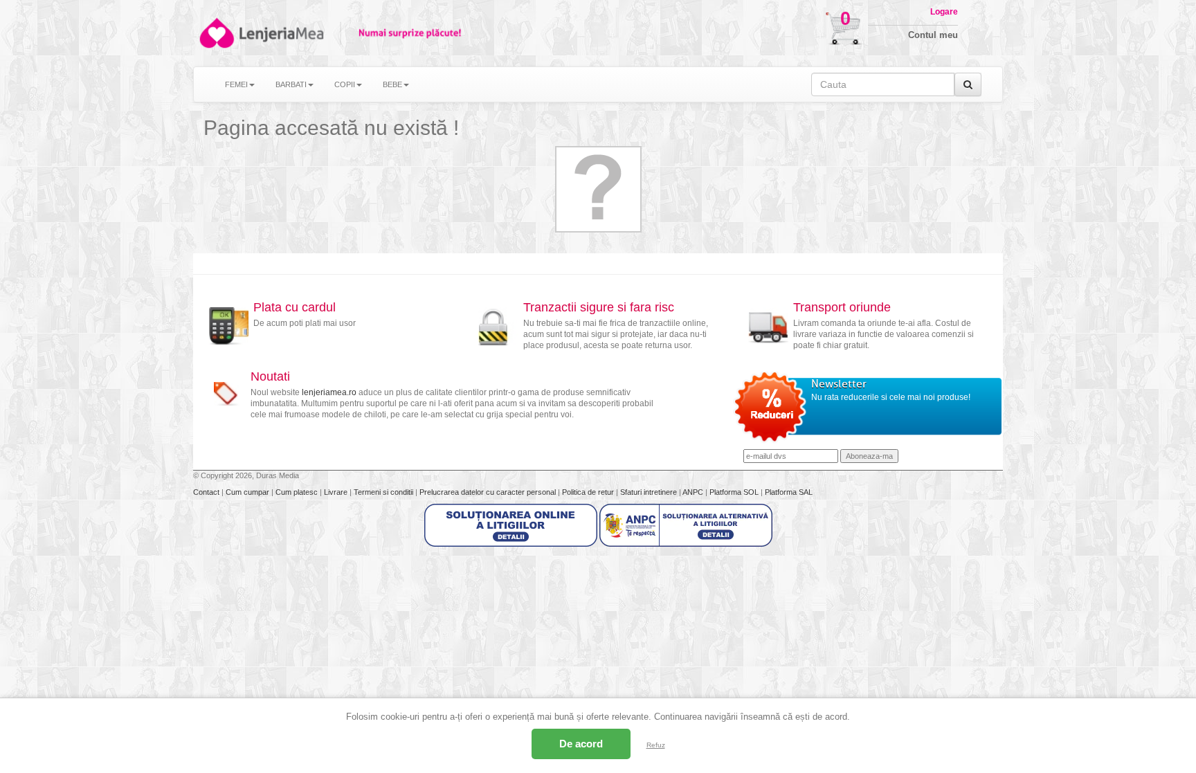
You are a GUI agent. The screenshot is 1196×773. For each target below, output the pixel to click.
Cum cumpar (248, 492)
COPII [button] (344, 84)
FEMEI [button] (236, 84)
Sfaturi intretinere (649, 492)
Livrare (337, 492)
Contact (207, 492)
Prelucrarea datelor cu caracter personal (488, 492)
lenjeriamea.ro (329, 392)
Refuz (655, 745)
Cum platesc (297, 492)
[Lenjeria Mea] (215, 33)
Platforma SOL (734, 492)
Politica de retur (589, 492)
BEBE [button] (392, 84)
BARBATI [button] (291, 84)
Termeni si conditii (384, 492)
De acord (581, 743)
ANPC (692, 492)
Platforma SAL (789, 492)
